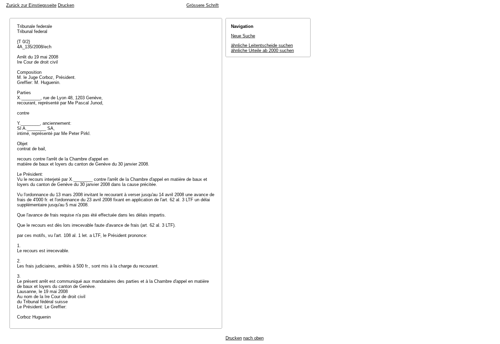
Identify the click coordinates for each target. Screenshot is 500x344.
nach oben (253, 338)
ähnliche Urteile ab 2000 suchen (262, 50)
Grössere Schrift (202, 5)
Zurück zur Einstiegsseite (31, 5)
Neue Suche (243, 35)
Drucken (66, 5)
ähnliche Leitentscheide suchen (262, 45)
